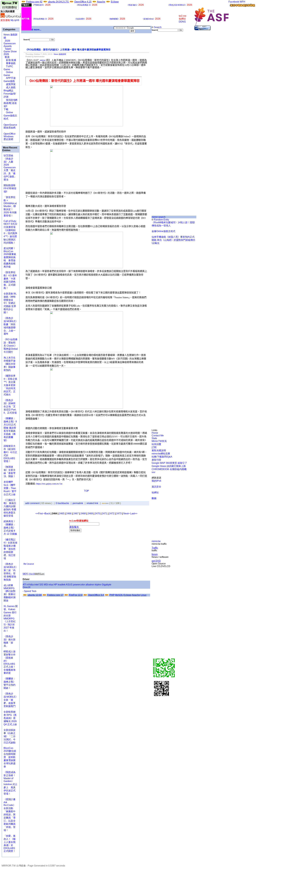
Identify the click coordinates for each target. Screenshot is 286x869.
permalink (78, 503)
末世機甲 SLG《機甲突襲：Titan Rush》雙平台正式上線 (10, 488)
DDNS (182, 21)
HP (55, 584)
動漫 (7, 57)
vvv (153, 472)
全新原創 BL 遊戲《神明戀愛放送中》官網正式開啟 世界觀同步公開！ (10, 303)
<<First (39, 513)
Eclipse (115, 1)
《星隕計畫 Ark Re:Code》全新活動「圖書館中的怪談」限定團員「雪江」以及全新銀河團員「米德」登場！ (9, 814)
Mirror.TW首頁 (159, 441)
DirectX (27, 587)
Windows (8, 136)
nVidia (30, 584)
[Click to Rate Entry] (102, 503)
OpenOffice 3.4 (96, 595)
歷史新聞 (8, 139)
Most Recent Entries (9, 149)
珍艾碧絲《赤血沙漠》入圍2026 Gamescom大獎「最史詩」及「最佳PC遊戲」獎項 (10, 167)
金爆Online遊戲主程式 (163, 231)
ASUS (69, 584)
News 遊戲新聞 (60, 54)
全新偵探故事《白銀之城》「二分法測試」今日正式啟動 (9, 736)
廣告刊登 (156, 460)
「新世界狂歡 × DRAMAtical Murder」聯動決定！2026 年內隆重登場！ (10, 206)
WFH (242, 1)
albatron (90, 584)
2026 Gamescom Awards (10, 43)
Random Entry (161, 219)
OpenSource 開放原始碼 (10, 125)
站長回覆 (156, 444)
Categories (8, 29)
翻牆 (154, 498)
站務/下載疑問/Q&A (162, 456)
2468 (83, 513)
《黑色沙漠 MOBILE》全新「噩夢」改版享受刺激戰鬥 (11, 699)
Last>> (133, 513)
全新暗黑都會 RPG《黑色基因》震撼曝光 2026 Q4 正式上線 (10, 718)
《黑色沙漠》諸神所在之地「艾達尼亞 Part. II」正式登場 (10, 406)
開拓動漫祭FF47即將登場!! (10, 188)
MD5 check (29, 574)
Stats (154, 438)
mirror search (158, 217)
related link (92, 503)
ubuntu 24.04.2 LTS (58, 1)
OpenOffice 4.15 (82, 1)
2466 (69, 513)
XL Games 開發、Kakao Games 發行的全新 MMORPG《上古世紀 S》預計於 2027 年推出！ (11, 618)
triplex (98, 584)
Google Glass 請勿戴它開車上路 (169, 466)
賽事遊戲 (9, 63)
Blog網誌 (8, 90)
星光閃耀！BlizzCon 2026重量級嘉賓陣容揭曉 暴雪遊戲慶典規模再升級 (10, 257)
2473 (119, 513)
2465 (61, 513)
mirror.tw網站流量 (161, 453)
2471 (104, 513)
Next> (126, 513)
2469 (90, 513)
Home (155, 433)
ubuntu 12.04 (35, 595)
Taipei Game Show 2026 (10, 51)
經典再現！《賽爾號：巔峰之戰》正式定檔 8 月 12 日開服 (10, 527)
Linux (143, 595)
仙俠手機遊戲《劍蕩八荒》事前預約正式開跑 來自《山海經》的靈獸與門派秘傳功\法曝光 (173, 240)
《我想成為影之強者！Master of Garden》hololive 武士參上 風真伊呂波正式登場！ (10, 783)
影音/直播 (10, 60)
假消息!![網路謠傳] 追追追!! (10, 103)
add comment (32, 503)
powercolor (79, 584)
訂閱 (154, 447)
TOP (86, 491)
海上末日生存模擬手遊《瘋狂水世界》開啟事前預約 (9, 363)
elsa (51, 584)
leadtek (61, 584)
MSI (46, 584)
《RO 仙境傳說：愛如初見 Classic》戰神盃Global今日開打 (11, 345)
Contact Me (158, 435)
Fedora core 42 (34, 1)
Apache (101, 1)
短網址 (155, 492)
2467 (76, 513)
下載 (6, 109)
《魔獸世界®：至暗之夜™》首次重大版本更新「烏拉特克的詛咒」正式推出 (10, 385)
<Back (47, 513)
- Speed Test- (30, 591)
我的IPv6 (156, 481)
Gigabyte (106, 584)
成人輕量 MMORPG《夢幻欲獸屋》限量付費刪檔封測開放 (9, 593)
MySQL (119, 595)
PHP (112, 595)
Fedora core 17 (55, 595)
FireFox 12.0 (75, 595)
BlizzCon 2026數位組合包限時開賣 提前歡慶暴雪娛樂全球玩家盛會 (10, 757)
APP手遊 (10, 78)
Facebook (234, 1)
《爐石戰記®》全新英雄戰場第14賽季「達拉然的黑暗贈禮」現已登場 (10, 549)
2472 (111, 513)
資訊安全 (156, 486)
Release (29, 564)
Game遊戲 (9, 81)
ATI (24, 584)
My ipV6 (15, 20)
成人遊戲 (9, 87)
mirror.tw (156, 541)
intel (36, 584)
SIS (41, 584)
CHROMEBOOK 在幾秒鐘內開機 (169, 469)
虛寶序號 (9, 84)
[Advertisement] (162, 81)
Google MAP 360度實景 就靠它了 (169, 463)
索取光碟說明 (159, 450)
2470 (97, 513)
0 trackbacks (62, 503)
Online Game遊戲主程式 (10, 115)
